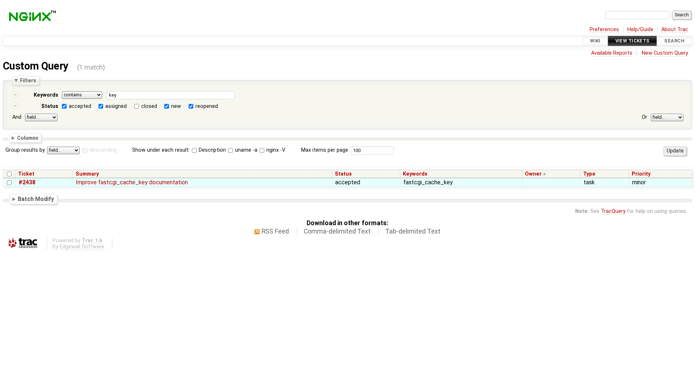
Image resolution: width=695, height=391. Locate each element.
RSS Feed (275, 231)
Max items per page (324, 150)
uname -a (245, 150)
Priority (641, 174)
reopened (206, 106)
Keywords (46, 95)
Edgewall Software (82, 247)
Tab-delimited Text (413, 231)
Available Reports (611, 53)
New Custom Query (665, 53)
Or (644, 117)
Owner (533, 174)
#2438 (26, 182)
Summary (87, 174)
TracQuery (613, 211)
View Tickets (632, 40)
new (176, 106)
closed (149, 106)
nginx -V (275, 150)
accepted (80, 106)
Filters (28, 80)
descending (103, 150)
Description (211, 150)
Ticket (26, 174)
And (16, 117)
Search (674, 40)
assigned (116, 106)
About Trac (674, 29)
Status (49, 106)
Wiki (595, 40)
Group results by (25, 150)
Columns (27, 137)
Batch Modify (36, 199)
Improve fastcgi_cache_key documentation (132, 182)
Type (589, 174)
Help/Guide (640, 29)
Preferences (604, 29)
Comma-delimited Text (337, 231)
